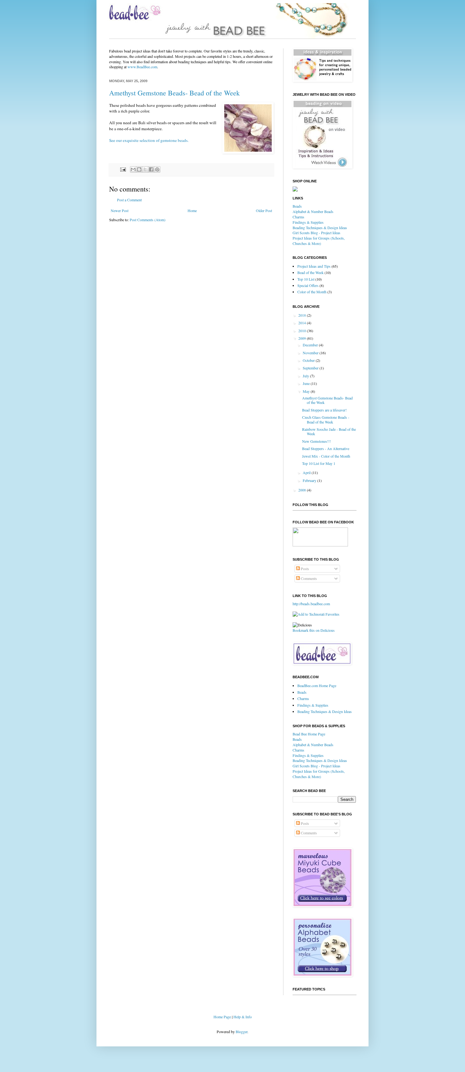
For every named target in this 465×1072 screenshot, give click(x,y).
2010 (302, 330)
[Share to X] (145, 169)
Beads (297, 206)
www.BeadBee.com (142, 66)
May (307, 391)
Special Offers (308, 285)
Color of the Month (311, 291)
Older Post (264, 210)
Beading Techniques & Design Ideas (320, 227)
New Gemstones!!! (316, 441)
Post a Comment (129, 199)
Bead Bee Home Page (309, 733)
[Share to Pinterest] (157, 169)
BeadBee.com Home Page (316, 685)
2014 (302, 322)
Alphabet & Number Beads (313, 211)
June (307, 383)
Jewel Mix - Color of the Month (326, 456)
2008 (302, 489)
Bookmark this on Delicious (314, 630)
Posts (304, 568)
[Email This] (133, 169)
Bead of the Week (310, 272)
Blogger (241, 1031)
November (311, 352)
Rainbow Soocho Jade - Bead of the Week (329, 431)
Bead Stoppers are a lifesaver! (324, 409)
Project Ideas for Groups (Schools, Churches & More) (319, 240)
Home (192, 210)
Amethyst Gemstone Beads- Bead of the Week (174, 92)
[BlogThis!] (139, 169)
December (311, 344)
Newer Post (119, 210)
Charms (298, 216)
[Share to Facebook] (151, 169)
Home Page (222, 1016)
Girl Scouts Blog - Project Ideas (316, 232)
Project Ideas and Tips (314, 266)
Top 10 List (305, 279)
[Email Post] (123, 169)
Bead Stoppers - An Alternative (325, 448)
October (309, 360)
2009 (302, 338)
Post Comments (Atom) (147, 219)
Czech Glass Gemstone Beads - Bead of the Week (325, 419)
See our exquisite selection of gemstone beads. (149, 140)
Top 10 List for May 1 (318, 463)
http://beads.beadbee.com (311, 603)
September (311, 367)
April (307, 472)
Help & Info (242, 1016)
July (306, 375)
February (310, 480)
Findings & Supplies (308, 222)
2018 (302, 315)
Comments (308, 578)
